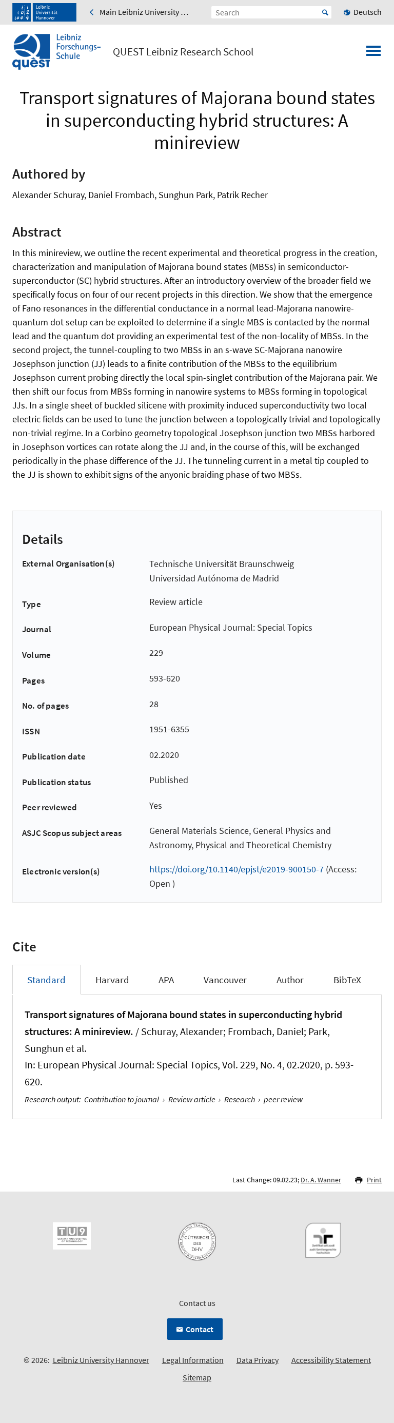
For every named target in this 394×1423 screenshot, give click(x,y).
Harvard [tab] (112, 979)
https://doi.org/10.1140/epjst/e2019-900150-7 (236, 869)
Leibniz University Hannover (101, 1360)
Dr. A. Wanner (321, 1179)
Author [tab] (290, 979)
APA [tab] (166, 979)
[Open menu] (373, 54)
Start (325, 12)
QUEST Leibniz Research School (183, 52)
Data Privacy (258, 1360)
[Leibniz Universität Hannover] (44, 12)
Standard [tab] (46, 979)
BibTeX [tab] (347, 979)
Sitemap (197, 1377)
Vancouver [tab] (225, 979)
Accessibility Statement (331, 1360)
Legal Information (193, 1360)
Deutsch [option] (367, 12)
